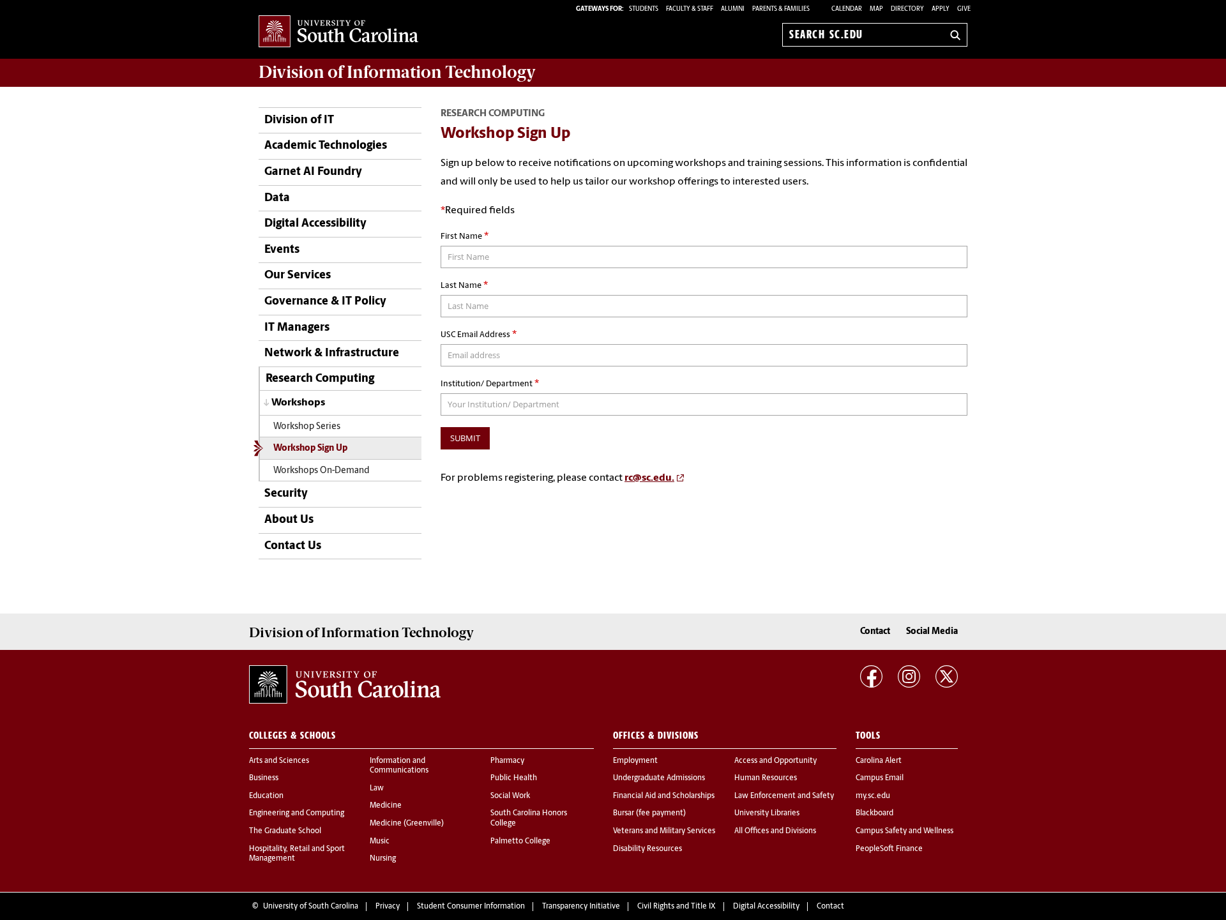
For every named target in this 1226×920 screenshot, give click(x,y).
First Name (464, 236)
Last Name (464, 285)
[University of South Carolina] (345, 684)
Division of (397, 72)
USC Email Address (479, 334)
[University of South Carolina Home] (338, 32)
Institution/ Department (490, 384)
